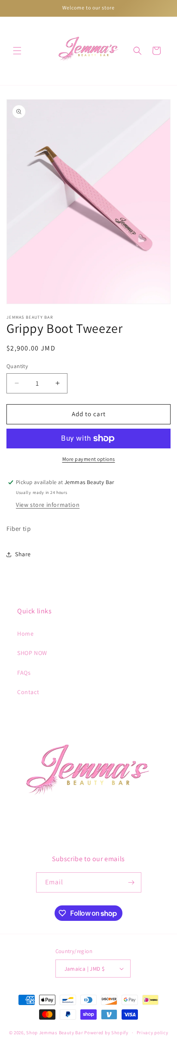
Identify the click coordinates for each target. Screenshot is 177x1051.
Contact (28, 692)
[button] (17, 50)
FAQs (24, 672)
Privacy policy (152, 1033)
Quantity (17, 366)
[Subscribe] (131, 882)
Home (25, 633)
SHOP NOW (32, 653)
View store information (47, 505)
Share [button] (23, 554)
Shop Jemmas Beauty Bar (54, 1033)
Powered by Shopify (106, 1033)
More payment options (88, 459)
